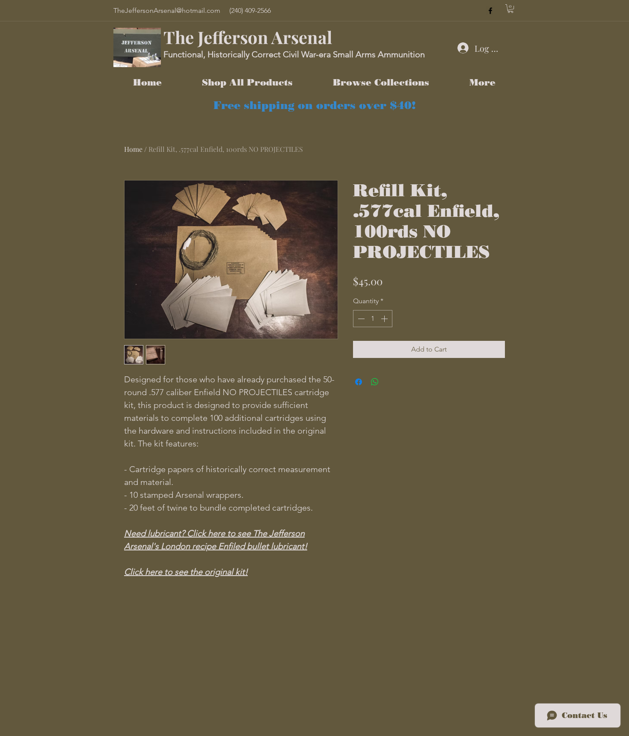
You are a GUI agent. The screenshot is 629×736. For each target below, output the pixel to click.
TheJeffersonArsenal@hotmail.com (166, 10)
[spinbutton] (372, 318)
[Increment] (385, 318)
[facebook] (490, 10)
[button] (510, 8)
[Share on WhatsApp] (375, 382)
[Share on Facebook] (358, 382)
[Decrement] (360, 318)
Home (133, 149)
